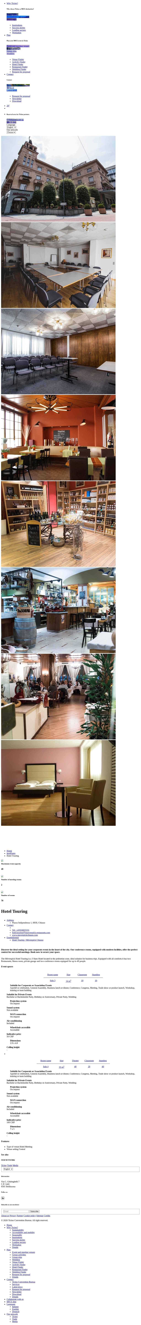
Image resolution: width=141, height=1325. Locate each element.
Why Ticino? (12, 3)
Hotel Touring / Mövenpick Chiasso (27, 940)
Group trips (17, 1257)
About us (5, 1216)
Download (16, 101)
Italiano (15, 1306)
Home (9, 851)
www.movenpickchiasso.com (25, 935)
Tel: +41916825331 (20, 930)
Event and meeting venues (23, 1252)
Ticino (4, 1165)
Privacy (13, 1216)
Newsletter (16, 98)
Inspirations (17, 25)
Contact (10, 74)
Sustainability (18, 1230)
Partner (20, 1216)
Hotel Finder (17, 64)
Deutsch (15, 1311)
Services (15, 1284)
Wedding (16, 1259)
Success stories (18, 28)
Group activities (19, 1255)
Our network (12, 130)
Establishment (13, 937)
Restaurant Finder (20, 67)
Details (15, 1247)
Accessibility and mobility (23, 1232)
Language (11, 125)
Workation (16, 32)
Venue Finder (18, 59)
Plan (8, 35)
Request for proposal (21, 72)
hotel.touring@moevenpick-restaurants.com (31, 932)
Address (10, 920)
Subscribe (34, 1211)
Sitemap (39, 1216)
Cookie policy (30, 1216)
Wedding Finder (19, 69)
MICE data (11, 1302)
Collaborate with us (15, 1299)
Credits (47, 1216)
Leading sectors (19, 30)
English (15, 1309)
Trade (9, 1165)
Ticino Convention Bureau (23, 1282)
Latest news (17, 1287)
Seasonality (17, 1235)
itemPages (11, 853)
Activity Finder (18, 62)
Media (15, 1165)
